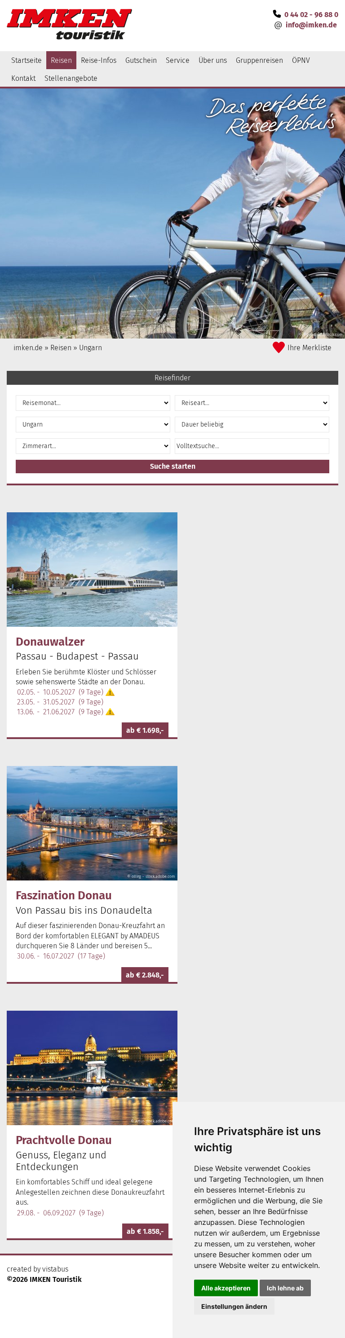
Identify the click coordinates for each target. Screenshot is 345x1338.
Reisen (61, 60)
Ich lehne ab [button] (285, 1288)
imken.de (28, 347)
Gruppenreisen (259, 60)
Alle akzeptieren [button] (226, 1288)
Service (178, 60)
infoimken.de (311, 25)
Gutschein (141, 60)
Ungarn (90, 347)
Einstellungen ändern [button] (234, 1306)
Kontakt (23, 78)
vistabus (55, 1269)
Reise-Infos (98, 60)
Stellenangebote (70, 78)
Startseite (26, 60)
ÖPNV (301, 60)
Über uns (213, 60)
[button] (172, 466)
